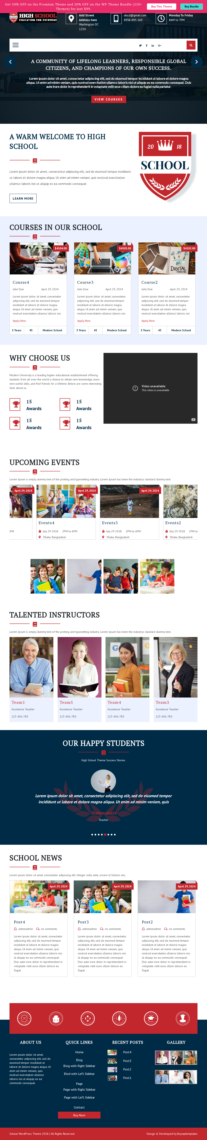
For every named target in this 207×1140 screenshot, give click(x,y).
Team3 (162, 702)
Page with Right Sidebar (79, 1089)
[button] (10, 62)
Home (79, 1052)
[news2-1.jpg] (84, 576)
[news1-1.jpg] (121, 576)
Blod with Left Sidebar (79, 1074)
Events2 (146, 522)
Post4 (19, 922)
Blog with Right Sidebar (79, 1066)
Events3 (83, 522)
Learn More (23, 198)
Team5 (66, 702)
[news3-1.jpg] (48, 576)
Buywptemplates (187, 1134)
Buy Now (79, 1115)
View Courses (111, 99)
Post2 (147, 922)
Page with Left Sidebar (79, 1097)
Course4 (21, 282)
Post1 (127, 1078)
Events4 (19, 522)
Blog (79, 1060)
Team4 (114, 702)
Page (79, 1084)
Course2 (150, 282)
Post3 (83, 922)
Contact (79, 1107)
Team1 (18, 702)
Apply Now (19, 321)
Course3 (85, 282)
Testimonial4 (103, 813)
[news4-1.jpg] (157, 576)
